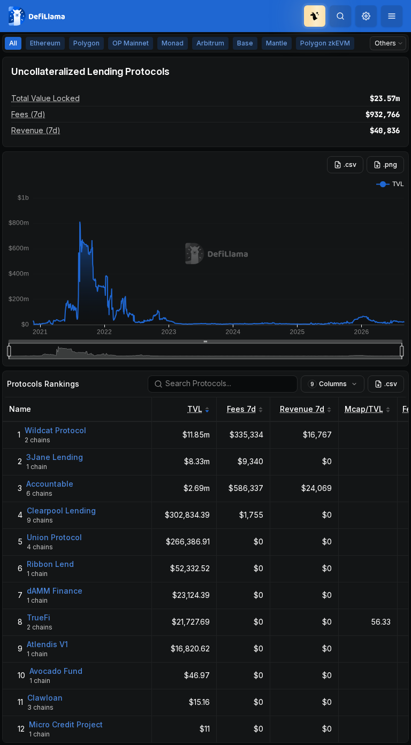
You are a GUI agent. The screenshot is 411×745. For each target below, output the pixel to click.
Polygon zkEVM (325, 43)
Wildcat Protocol (55, 430)
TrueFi (38, 617)
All (13, 43)
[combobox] (366, 16)
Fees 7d (241, 408)
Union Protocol (54, 537)
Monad (173, 43)
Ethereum (45, 43)
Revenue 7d (302, 408)
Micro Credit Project (66, 724)
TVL (194, 408)
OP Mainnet (130, 43)
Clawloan (45, 697)
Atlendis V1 (47, 644)
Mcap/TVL (364, 408)
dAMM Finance (54, 590)
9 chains (40, 520)
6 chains (39, 493)
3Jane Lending (54, 457)
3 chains (40, 707)
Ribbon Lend (50, 564)
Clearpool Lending (61, 510)
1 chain (36, 467)
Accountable (49, 483)
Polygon (86, 43)
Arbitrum (210, 43)
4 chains (40, 547)
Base (245, 43)
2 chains (37, 440)
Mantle (276, 43)
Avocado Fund (55, 670)
